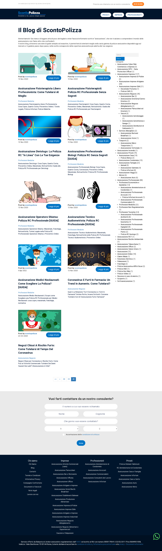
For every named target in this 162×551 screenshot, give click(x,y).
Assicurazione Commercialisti (97, 474)
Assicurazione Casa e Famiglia (129, 472)
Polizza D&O (122, 269)
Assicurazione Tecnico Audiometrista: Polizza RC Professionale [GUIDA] (83, 220)
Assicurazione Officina (64, 478)
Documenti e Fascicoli (32, 487)
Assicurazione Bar (127, 96)
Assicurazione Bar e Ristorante (65, 474)
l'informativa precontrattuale (104, 544)
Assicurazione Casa (126, 155)
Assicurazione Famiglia (127, 163)
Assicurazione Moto (129, 487)
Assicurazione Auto (128, 178)
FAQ (49, 3)
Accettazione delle (83, 434)
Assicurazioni (122, 252)
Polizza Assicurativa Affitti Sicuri (129, 266)
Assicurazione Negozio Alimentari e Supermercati (64, 528)
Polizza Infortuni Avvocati (132, 197)
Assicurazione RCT (124, 237)
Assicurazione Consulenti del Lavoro (97, 478)
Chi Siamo (32, 464)
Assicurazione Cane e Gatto (129, 479)
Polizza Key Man (123, 271)
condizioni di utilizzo (91, 434)
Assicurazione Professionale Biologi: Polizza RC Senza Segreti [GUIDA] (88, 155)
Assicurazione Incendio (126, 150)
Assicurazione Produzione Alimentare (65, 500)
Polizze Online (122, 274)
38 (64, 379)
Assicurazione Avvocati (97, 470)
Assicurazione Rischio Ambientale (130, 239)
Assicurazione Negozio (76, 289)
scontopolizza (31, 77)
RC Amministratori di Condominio (129, 468)
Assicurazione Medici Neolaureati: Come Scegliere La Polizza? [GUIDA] (38, 283)
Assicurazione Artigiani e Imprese (65, 485)
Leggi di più (53, 78)
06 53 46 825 (138, 4)
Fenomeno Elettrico (125, 259)
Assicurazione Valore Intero (128, 249)
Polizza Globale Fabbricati (129, 464)
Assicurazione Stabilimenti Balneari (64, 495)
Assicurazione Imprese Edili (129, 86)
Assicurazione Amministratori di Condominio (97, 465)
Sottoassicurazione (124, 281)
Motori (121, 175)
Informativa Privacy (32, 479)
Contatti (33, 3)
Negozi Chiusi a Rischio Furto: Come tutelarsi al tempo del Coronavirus (36, 349)
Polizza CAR (125, 91)
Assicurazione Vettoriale (130, 148)
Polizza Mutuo (126, 158)
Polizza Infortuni (127, 170)
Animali (123, 165)
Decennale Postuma (128, 89)
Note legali (32, 490)
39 (69, 379)
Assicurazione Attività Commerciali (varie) (64, 465)
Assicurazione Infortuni (97, 482)
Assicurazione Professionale (128, 180)
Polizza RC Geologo (128, 234)
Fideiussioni (121, 261)
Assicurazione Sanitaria (129, 168)
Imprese (118, 15)
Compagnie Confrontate (32, 483)
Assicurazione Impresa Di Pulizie (131, 77)
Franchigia (121, 264)
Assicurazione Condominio (129, 160)
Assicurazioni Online (124, 254)
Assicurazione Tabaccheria (127, 244)
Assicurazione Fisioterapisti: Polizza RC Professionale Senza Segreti (87, 92)
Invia (81, 443)
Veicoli (123, 113)
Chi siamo (21, 3)
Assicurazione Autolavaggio (132, 116)
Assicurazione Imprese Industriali (65, 517)
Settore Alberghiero (126, 131)
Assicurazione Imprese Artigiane (131, 81)
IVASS (78, 542)
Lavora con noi (42, 3)
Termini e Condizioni (32, 475)
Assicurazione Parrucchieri (65, 470)
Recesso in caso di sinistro (127, 276)
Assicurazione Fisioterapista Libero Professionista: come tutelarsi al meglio (39, 92)
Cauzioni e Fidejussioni (64, 533)
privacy (122, 544)
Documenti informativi (134, 544)
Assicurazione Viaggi (127, 173)
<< (56, 379)
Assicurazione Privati (125, 153)
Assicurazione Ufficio (125, 247)
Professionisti (135, 15)
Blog (27, 3)
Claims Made (122, 256)
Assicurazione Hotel (128, 138)
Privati (105, 15)
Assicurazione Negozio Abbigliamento (65, 522)
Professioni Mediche (26, 101)
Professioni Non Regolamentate (131, 207)
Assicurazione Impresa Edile (65, 509)
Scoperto (121, 279)
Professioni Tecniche (127, 212)
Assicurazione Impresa (126, 74)
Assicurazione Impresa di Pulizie (65, 505)
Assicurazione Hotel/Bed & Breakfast (64, 490)
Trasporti (122, 141)
